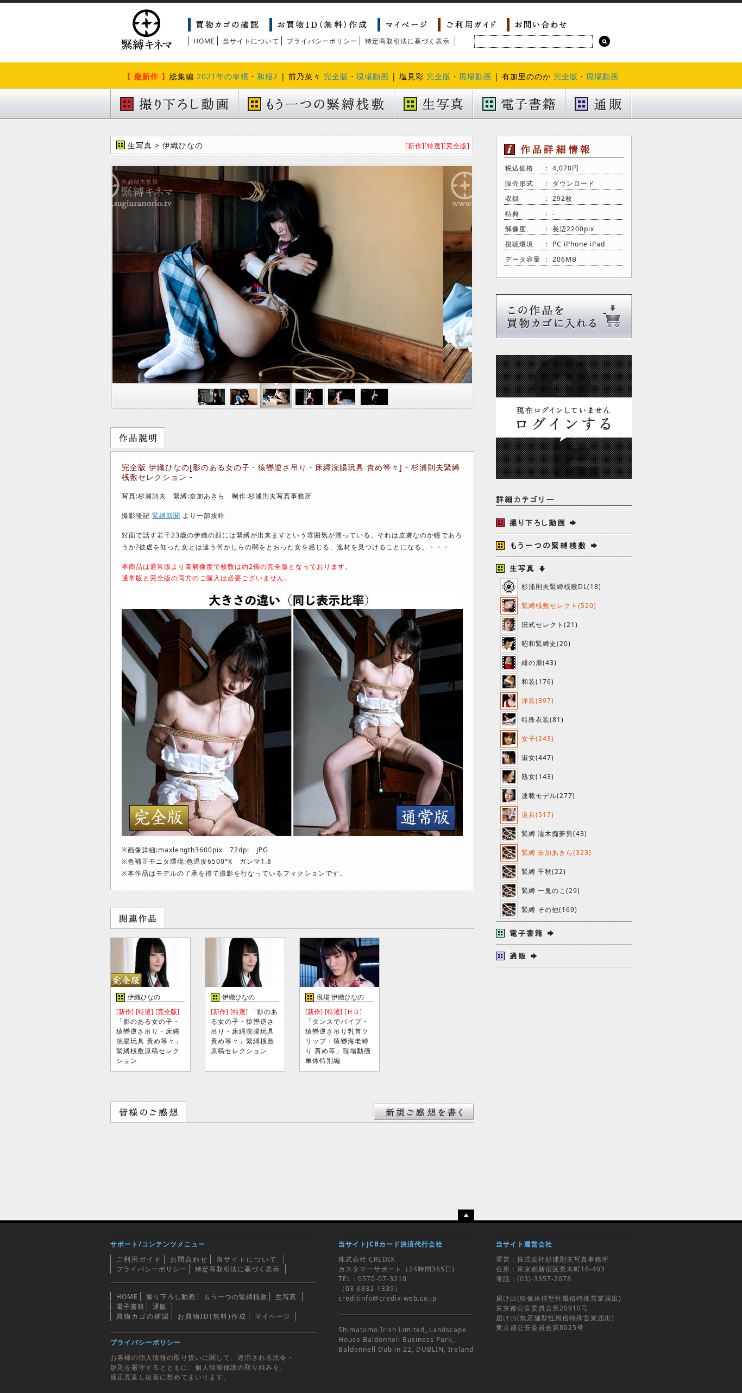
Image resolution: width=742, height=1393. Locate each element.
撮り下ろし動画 (171, 1296)
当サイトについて (251, 41)
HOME (204, 41)
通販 (160, 1306)
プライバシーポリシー (322, 41)
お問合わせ (189, 1259)
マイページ (272, 1316)
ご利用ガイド (139, 1259)
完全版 (336, 76)
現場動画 (372, 76)
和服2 (267, 76)
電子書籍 (130, 1306)
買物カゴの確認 (142, 1316)
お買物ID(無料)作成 (212, 1316)
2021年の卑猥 (223, 76)
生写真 (286, 1296)
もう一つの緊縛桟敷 (235, 1296)
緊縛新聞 (166, 515)
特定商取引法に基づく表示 (407, 41)
